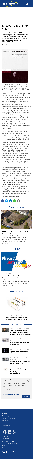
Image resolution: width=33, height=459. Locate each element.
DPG (3, 423)
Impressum (5, 439)
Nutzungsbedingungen (9, 443)
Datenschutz (6, 436)
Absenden (26, 396)
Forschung (26, 328)
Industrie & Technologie (9, 418)
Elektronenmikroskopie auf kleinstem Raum (19, 343)
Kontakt (4, 445)
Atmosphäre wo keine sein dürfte (19, 352)
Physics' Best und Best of (10, 276)
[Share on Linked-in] (10, 200)
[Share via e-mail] (18, 200)
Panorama (5, 420)
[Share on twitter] (6, 200)
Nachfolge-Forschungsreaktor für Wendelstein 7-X (20, 362)
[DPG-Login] (27, 3)
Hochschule (6, 425)
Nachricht (19, 328)
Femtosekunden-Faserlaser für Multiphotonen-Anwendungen (19, 372)
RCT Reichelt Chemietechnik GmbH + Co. (15, 232)
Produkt (19, 339)
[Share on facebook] (2, 200)
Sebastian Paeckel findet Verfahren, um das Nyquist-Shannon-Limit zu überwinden (20, 332)
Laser (24, 368)
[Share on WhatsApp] (14, 200)
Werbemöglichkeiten (8, 441)
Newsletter (5, 448)
